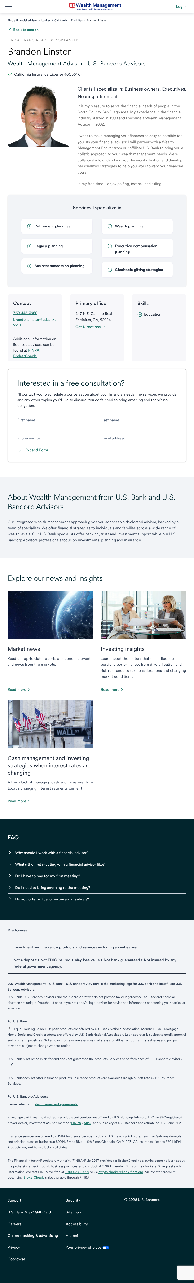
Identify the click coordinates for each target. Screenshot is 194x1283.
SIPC (87, 1123)
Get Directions (88, 327)
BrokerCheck (33, 1177)
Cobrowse (16, 1259)
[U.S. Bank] (95, 6)
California (60, 20)
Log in (181, 6)
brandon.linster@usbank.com (34, 321)
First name (26, 420)
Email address (113, 438)
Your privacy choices (83, 1247)
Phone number (29, 438)
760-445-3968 (25, 313)
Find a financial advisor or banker (29, 20)
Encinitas (77, 20)
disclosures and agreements (56, 1104)
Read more (17, 689)
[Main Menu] (8, 6)
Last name (110, 420)
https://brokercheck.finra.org (120, 1172)
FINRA (76, 1123)
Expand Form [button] (36, 450)
